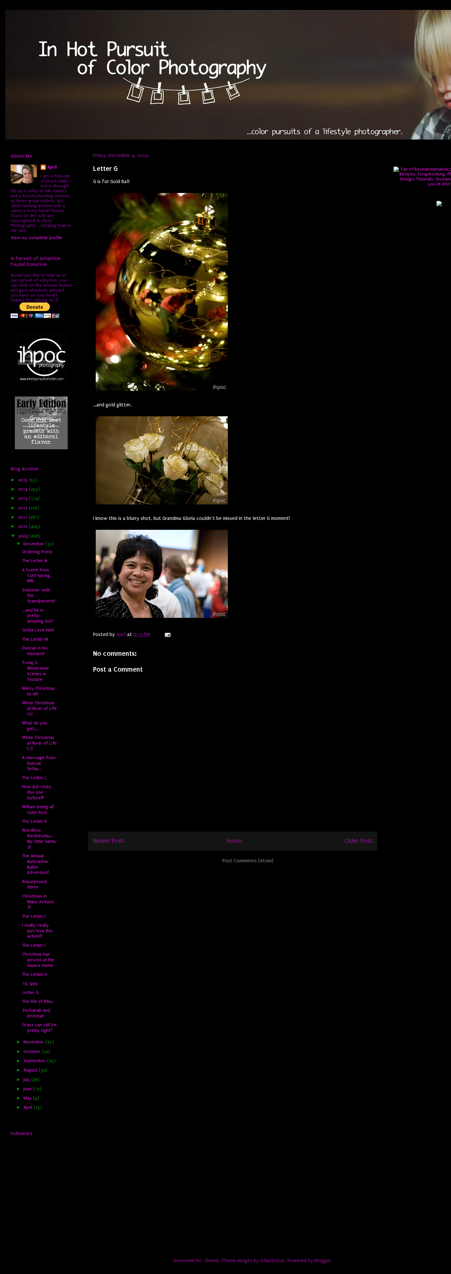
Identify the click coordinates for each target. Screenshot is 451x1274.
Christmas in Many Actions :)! (38, 902)
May (28, 1098)
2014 (23, 489)
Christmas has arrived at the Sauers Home (38, 960)
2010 (23, 526)
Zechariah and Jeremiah (36, 1013)
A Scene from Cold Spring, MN (36, 575)
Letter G (30, 992)
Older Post (358, 840)
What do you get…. (34, 725)
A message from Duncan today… (38, 763)
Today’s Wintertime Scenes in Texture (35, 671)
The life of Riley (37, 1001)
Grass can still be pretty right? (39, 1027)
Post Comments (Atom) (248, 861)
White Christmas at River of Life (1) (39, 743)
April (52, 167)
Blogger (322, 1260)
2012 (23, 507)
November (34, 1041)
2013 (23, 498)
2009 (23, 535)
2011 (23, 517)
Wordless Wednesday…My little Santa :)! (38, 838)
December (34, 543)
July (27, 1079)
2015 (23, 479)
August (31, 1069)
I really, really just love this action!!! (37, 931)
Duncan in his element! (35, 651)
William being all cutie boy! (38, 809)
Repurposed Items (34, 884)
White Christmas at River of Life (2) (39, 708)
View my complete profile (36, 237)
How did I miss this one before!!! (36, 792)
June (28, 1088)
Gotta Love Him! (38, 629)
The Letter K (34, 821)
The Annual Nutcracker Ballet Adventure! (35, 864)
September (35, 1060)
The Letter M (35, 639)
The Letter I (34, 945)
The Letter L (34, 777)
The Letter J (34, 916)
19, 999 (30, 983)
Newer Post (108, 840)
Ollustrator (272, 1260)
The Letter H (34, 974)
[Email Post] (167, 634)
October (32, 1051)
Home (234, 840)
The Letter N (34, 560)
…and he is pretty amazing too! (37, 616)
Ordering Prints (37, 551)
